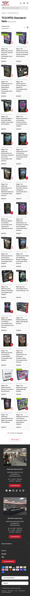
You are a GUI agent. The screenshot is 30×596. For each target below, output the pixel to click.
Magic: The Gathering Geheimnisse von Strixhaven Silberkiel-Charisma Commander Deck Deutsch (7, 189)
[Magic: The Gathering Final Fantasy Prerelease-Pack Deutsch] (7, 375)
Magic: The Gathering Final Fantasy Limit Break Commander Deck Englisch (7, 290)
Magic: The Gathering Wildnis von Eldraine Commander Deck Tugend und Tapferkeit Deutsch (7, 223)
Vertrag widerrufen (9, 561)
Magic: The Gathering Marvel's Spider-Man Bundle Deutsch (22, 320)
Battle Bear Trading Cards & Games (13, 588)
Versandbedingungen (6, 592)
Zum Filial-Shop (15, 485)
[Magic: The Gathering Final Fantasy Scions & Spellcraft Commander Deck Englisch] (22, 71)
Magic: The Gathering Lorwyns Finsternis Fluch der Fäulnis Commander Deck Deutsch (22, 52)
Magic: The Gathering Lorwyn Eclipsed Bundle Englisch (21, 388)
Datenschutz (11, 590)
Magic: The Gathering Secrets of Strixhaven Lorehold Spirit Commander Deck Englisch (6, 355)
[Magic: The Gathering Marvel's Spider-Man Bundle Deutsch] (22, 307)
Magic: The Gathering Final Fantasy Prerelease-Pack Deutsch (7, 388)
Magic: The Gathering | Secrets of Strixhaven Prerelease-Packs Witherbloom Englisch (22, 419)
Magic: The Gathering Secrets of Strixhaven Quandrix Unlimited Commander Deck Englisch (22, 154)
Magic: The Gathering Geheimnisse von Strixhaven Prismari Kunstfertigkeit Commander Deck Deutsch (22, 224)
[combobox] (15, 8)
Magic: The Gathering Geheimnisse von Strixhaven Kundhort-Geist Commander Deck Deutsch (21, 356)
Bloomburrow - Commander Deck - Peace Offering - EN (22, 288)
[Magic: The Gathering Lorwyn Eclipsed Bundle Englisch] (22, 375)
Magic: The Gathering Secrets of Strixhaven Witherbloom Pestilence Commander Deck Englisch (6, 87)
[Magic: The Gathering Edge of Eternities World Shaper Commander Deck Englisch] (7, 106)
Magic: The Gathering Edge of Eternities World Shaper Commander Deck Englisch (7, 120)
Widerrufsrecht (21, 590)
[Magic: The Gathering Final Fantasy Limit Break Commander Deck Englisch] (7, 276)
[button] (24, 3)
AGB (16, 590)
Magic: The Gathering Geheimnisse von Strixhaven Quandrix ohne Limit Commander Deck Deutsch (7, 155)
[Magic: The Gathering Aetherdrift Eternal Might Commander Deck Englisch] (7, 404)
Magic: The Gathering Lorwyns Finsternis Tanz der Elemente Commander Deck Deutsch (7, 53)
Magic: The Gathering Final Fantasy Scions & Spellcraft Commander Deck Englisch (21, 86)
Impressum (4, 590)
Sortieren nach (5, 26)
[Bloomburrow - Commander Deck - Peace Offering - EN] (22, 276)
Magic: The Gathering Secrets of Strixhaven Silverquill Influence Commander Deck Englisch (7, 258)
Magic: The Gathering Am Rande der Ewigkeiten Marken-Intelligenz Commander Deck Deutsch (22, 258)
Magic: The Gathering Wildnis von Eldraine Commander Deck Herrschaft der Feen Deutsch (7, 322)
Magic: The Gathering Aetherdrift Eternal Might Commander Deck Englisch (7, 418)
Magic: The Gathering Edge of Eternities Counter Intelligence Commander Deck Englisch (22, 188)
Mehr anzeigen (15, 439)
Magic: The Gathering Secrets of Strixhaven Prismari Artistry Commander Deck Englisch (21, 121)
